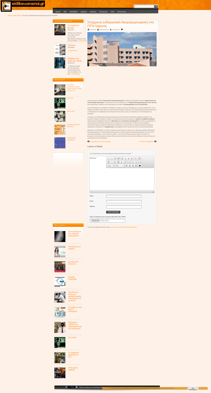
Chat (112, 11)
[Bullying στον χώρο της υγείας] (59, 62)
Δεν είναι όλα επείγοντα (73, 263)
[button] (108, 158)
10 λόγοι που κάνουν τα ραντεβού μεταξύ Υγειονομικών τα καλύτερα (74, 296)
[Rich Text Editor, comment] (122, 179)
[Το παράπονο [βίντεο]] (59, 29)
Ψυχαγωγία (103, 11)
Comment (93, 158)
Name (91, 196)
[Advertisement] (122, 83)
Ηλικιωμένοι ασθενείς (73, 369)
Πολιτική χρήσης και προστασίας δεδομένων (93, 387)
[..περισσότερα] (82, 41)
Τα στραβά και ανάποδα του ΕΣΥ (73, 355)
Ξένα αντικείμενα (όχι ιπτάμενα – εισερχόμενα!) (74, 234)
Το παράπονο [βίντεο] (73, 26)
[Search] (156, 6)
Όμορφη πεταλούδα (72, 278)
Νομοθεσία (73, 11)
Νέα (65, 11)
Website (92, 206)
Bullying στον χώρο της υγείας (75, 59)
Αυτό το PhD (71, 111)
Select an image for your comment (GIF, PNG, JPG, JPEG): (108, 217)
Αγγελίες (84, 11)
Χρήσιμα (93, 11)
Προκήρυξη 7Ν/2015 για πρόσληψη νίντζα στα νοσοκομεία (75, 325)
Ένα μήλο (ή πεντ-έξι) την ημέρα (100, 141)
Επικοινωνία (122, 11)
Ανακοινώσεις (17, 15)
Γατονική (71, 45)
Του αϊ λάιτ (70, 98)
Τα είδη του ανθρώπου (146, 141)
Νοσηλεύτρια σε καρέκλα (74, 248)
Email (91, 201)
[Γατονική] (59, 49)
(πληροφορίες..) (180, 388)
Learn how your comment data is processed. (124, 227)
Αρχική (58, 11)
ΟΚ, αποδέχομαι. (193, 388)
